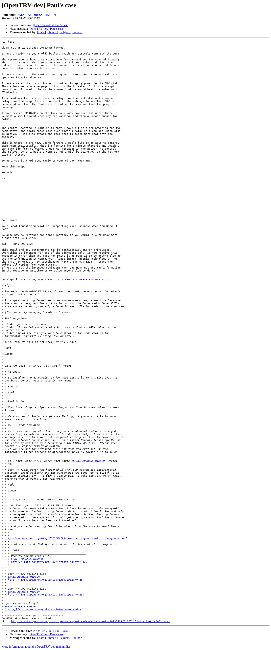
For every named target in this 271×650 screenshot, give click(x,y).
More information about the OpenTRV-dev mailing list (36, 646)
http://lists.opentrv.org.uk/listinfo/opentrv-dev (49, 561)
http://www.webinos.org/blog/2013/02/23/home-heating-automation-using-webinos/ (66, 538)
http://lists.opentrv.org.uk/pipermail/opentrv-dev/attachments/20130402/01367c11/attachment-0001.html (90, 621)
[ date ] (41, 32)
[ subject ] (65, 32)
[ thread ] (52, 32)
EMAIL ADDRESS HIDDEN (36, 14)
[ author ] (77, 32)
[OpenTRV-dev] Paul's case (50, 25)
